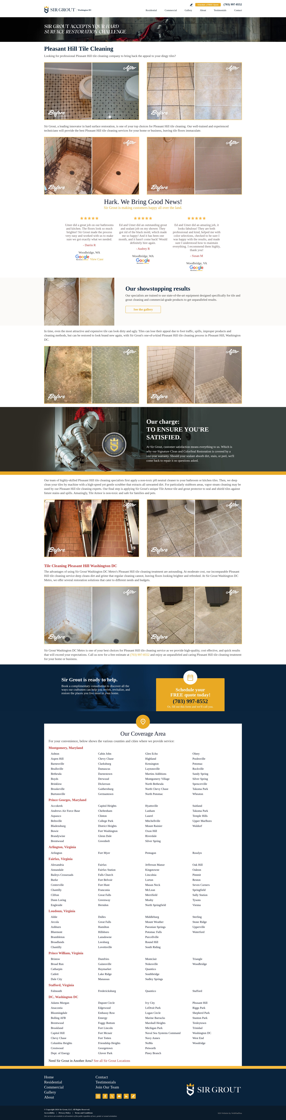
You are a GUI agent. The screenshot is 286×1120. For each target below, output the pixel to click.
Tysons (196, 900)
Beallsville (57, 768)
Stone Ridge (199, 922)
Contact (238, 10)
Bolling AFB (58, 1018)
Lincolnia (150, 874)
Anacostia (57, 1007)
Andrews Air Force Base (65, 810)
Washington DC (201, 1033)
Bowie (54, 831)
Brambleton (58, 937)
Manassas (103, 979)
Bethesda (56, 773)
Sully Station (199, 895)
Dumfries (103, 959)
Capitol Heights (107, 805)
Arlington (56, 853)
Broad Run (57, 964)
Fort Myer (104, 853)
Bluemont (56, 932)
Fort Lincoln (105, 1028)
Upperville (198, 927)
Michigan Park (154, 1028)
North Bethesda (154, 783)
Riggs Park (198, 1007)
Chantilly (56, 890)
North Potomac (154, 794)
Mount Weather (154, 922)
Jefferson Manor (155, 864)
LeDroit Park (153, 1007)
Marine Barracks (155, 1018)
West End (198, 1038)
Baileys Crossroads (62, 874)
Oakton (196, 869)
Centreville (57, 885)
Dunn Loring (58, 900)
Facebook (105, 1096)
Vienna (196, 905)
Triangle (197, 959)
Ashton (55, 753)
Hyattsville (151, 805)
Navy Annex (152, 1038)
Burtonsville (58, 794)
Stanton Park (199, 1018)
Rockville (198, 768)
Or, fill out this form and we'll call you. (190, 706)
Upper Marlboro (202, 821)
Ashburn (56, 927)
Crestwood (57, 1048)
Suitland (197, 805)
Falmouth (56, 991)
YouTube (119, 1096)
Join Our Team (107, 1087)
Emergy (102, 1018)
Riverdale (151, 836)
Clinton (102, 815)
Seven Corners (201, 885)
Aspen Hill (57, 758)
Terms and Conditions (84, 1113)
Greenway (104, 900)
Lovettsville (105, 947)
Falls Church (105, 874)
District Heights (107, 826)
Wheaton (197, 794)
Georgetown (105, 1048)
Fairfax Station (107, 869)
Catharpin (56, 969)
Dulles (102, 917)
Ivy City (150, 1002)
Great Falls (104, 895)
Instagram (98, 1096)
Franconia (104, 890)
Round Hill (151, 942)
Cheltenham (105, 810)
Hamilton (103, 927)
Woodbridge (199, 964)
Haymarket (104, 969)
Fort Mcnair (105, 1033)
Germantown (105, 794)
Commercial (171, 10)
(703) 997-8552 (233, 4)
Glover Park (105, 1053)
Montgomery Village (157, 778)
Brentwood (57, 841)
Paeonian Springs (155, 927)
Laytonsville (152, 768)
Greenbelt (104, 841)
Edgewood (104, 1007)
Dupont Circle (106, 1002)
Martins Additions (155, 773)
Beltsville (56, 821)
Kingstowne (152, 869)
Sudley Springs (154, 979)
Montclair (151, 959)
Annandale (57, 869)
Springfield (199, 890)
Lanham (150, 810)
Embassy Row (106, 1013)
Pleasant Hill (199, 1002)
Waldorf (197, 826)
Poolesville (198, 758)
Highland (150, 758)
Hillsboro (103, 932)
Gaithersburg (105, 789)
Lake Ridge (105, 974)
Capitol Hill (58, 1033)
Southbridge (152, 974)
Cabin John (104, 753)
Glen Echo (151, 753)
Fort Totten (104, 1038)
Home (49, 1077)
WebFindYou (236, 1113)
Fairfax (102, 864)
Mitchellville (152, 821)
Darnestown (105, 773)
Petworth (150, 1048)
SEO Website (223, 1113)
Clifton (55, 895)
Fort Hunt (103, 885)
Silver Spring (200, 778)
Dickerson (104, 783)
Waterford (198, 932)
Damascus (104, 768)
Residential (151, 10)
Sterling (197, 917)
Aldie (54, 917)
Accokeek (57, 805)
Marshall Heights (155, 1023)
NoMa (149, 1043)
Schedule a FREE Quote (208, 5)
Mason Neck (152, 885)
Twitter (112, 1096)
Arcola (55, 922)
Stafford (197, 991)
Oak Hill (197, 864)
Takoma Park (200, 789)
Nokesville (151, 964)
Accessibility (49, 1113)
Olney (196, 753)
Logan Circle (153, 1013)
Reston (196, 879)
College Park (105, 821)
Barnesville (57, 763)
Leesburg (103, 942)
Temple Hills (200, 815)
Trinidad (197, 1028)
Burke (54, 879)
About (203, 10)
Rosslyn (197, 853)
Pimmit (196, 874)
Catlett (55, 974)
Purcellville (152, 937)
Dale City (56, 979)
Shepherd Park (201, 1013)
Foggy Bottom (106, 1023)
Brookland (57, 1028)
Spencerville (199, 783)
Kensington (152, 763)
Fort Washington (108, 831)
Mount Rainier (153, 826)
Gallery (188, 10)
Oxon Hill (151, 831)
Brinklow (56, 783)
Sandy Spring (200, 773)
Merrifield (151, 895)
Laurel (149, 815)
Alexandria (57, 864)
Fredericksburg (107, 991)
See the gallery (143, 309)
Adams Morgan (60, 1002)
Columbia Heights (61, 1043)
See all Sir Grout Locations (112, 1060)
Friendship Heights (109, 1043)
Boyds (54, 778)
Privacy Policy (65, 1113)
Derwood (103, 778)
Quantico (150, 969)
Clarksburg (104, 763)
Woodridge (198, 1043)
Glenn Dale (105, 836)
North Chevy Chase (156, 789)
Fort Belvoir (105, 879)
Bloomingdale (59, 1013)
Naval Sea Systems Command (163, 1033)
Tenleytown (199, 1023)
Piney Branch (153, 1053)
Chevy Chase (106, 758)
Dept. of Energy (60, 1053)
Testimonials (220, 10)
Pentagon (150, 853)
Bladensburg (58, 826)
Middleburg (152, 917)
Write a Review (191, 5)
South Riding (153, 947)
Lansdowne (105, 937)
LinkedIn (126, 1096)
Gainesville (104, 964)
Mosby (149, 900)
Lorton (149, 879)
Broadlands (57, 942)
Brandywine (58, 836)
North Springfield (155, 905)
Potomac (197, 763)
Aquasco (56, 815)
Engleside (56, 905)
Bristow (55, 959)
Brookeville (58, 789)
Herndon (103, 905)
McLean (150, 890)
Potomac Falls (153, 932)
